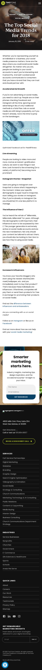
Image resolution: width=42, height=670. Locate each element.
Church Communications (14, 493)
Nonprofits (7, 541)
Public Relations (9, 501)
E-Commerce (9, 552)
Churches (7, 545)
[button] (39, 3)
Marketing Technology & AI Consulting (19, 497)
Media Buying (8, 509)
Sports (6, 560)
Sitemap (6, 609)
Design (12, 14)
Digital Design (25, 14)
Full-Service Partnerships (14, 458)
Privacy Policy (9, 605)
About (5, 585)
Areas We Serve (10, 568)
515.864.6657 (21, 432)
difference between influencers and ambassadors (17, 305)
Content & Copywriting (13, 505)
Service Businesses (11, 537)
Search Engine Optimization (15, 478)
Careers (6, 589)
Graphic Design (9, 474)
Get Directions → (10, 430)
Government (8, 549)
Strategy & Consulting (12, 490)
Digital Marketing (10, 462)
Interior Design (9, 513)
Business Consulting (11, 517)
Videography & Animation (14, 482)
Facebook (7, 323)
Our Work (7, 593)
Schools (6, 564)
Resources (7, 597)
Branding (7, 470)
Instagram (18, 320)
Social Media (21, 18)
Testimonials (8, 601)
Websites (7, 466)
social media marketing (21, 332)
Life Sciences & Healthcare (14, 556)
